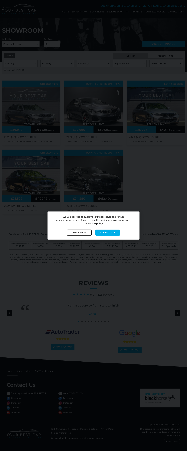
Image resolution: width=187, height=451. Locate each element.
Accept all (108, 232)
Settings (79, 232)
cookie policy (95, 223)
